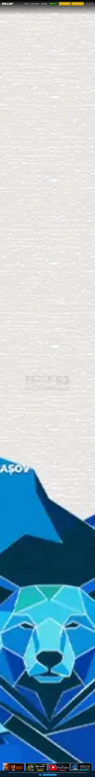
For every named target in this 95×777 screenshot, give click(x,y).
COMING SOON (65, 3)
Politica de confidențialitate (49, 774)
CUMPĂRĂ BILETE (56, 756)
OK (40, 774)
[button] (41, 759)
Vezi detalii (39, 756)
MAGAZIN (54, 3)
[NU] (93, 774)
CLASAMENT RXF (78, 3)
